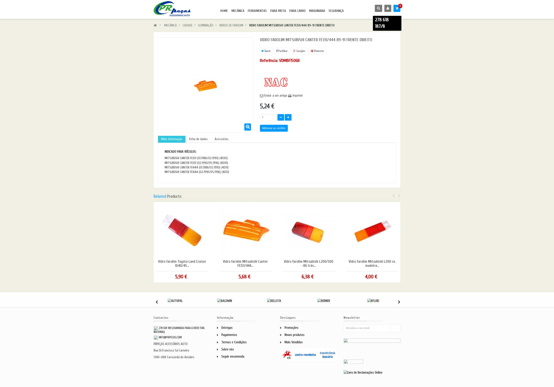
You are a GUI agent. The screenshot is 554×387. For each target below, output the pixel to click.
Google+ (300, 51)
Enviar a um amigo (275, 95)
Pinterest (318, 51)
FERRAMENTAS (257, 11)
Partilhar (283, 51)
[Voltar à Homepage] (155, 25)
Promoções (291, 328)
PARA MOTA (278, 11)
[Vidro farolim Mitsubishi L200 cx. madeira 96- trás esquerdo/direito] (372, 230)
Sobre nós (227, 349)
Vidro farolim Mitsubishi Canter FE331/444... (245, 264)
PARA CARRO (297, 11)
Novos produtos (294, 335)
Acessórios (222, 139)
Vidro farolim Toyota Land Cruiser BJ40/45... (182, 264)
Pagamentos (229, 335)
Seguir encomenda (232, 356)
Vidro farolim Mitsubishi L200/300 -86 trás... (308, 264)
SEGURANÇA (336, 11)
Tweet (267, 51)
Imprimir (298, 95)
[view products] (175, 301)
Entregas (227, 328)
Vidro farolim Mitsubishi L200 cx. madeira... (372, 264)
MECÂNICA (237, 11)
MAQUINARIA (317, 11)
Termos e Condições (234, 342)
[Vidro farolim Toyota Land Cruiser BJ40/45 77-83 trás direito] (182, 230)
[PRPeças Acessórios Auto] (172, 8)
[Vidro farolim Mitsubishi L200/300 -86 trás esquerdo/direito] (309, 230)
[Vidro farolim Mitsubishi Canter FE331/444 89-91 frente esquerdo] (245, 230)
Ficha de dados (198, 139)
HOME (224, 11)
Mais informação (171, 139)
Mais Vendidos (294, 342)
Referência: (269, 60)
